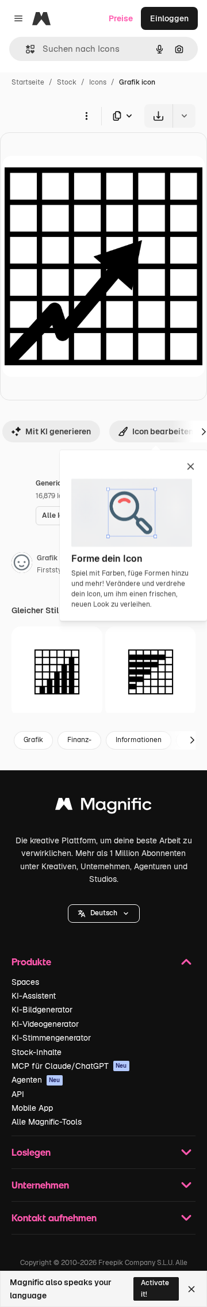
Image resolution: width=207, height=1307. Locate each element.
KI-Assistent (34, 996)
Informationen (139, 739)
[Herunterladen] (158, 116)
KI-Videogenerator (45, 1024)
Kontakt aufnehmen (54, 1218)
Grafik (33, 739)
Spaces (25, 982)
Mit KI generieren (58, 431)
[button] (104, 913)
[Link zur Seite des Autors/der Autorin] (22, 564)
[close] (190, 467)
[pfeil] (57, 671)
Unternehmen (40, 1185)
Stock (66, 82)
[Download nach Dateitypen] (123, 116)
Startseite (28, 82)
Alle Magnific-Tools (47, 1122)
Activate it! (155, 1288)
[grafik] (150, 671)
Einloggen (169, 18)
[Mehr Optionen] (86, 115)
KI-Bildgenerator (42, 1009)
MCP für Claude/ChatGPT (69, 1066)
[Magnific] (103, 807)
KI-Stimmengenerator (51, 1038)
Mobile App (32, 1108)
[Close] (191, 1289)
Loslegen (31, 1152)
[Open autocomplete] (25, 49)
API (18, 1094)
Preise (121, 18)
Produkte (31, 962)
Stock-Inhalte (37, 1052)
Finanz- (79, 739)
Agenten (36, 1080)
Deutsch (103, 913)
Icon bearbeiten (162, 431)
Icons (97, 82)
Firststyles (54, 570)
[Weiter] (192, 740)
